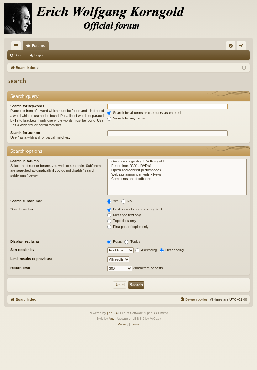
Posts (117, 241)
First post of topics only (130, 227)
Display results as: (25, 241)
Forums (38, 46)
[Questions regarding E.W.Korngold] (177, 161)
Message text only (126, 215)
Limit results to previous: (31, 259)
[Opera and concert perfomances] (177, 170)
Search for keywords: (27, 106)
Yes (115, 201)
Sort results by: (23, 249)
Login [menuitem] (242, 47)
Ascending (148, 250)
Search (19, 55)
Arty (111, 318)
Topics (134, 241)
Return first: (20, 268)
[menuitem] (230, 45)
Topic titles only (124, 221)
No (129, 201)
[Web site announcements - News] (177, 174)
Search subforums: (26, 201)
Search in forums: (25, 161)
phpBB (112, 312)
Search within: (22, 209)
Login (38, 55)
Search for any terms (128, 118)
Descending (174, 250)
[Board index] (98, 19)
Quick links (17, 47)
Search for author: (25, 133)
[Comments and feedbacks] (177, 179)
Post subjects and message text (137, 209)
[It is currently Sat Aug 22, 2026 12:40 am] (244, 67)
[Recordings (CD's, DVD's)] (177, 166)
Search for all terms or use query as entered (146, 112)
